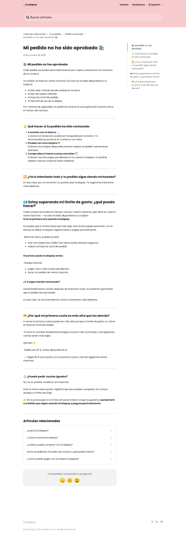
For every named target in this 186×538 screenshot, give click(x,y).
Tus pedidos (55, 34)
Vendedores (138, 5)
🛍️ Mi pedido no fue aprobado (142, 47)
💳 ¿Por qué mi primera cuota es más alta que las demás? (145, 85)
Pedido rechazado (74, 34)
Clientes (124, 5)
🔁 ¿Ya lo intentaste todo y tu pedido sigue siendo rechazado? (144, 65)
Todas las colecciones (34, 34)
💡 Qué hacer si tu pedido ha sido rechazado (145, 55)
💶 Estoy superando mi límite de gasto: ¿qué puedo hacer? (145, 75)
